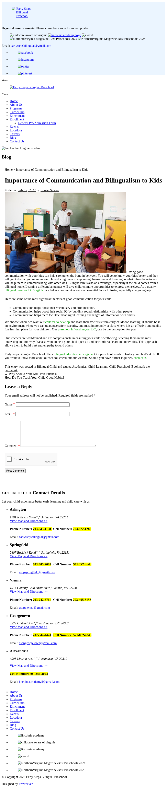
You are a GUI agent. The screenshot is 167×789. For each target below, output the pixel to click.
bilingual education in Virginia (73, 354)
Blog (13, 137)
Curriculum (17, 112)
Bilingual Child (47, 366)
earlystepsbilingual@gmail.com (31, 45)
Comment (12, 445)
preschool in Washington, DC (77, 329)
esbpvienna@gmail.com (34, 607)
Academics (79, 366)
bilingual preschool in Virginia (24, 290)
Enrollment (17, 119)
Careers (15, 134)
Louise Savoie (50, 190)
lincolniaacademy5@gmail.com (39, 681)
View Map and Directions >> (28, 521)
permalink (11, 370)
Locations (16, 130)
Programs (16, 108)
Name (10, 404)
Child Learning (98, 366)
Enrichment (17, 115)
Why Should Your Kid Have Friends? (31, 374)
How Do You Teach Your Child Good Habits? (36, 377)
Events (14, 126)
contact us (140, 358)
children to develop (57, 322)
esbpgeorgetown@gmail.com (38, 643)
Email (10, 413)
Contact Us (17, 141)
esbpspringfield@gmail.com (37, 572)
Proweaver (26, 784)
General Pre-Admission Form (37, 123)
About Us (16, 104)
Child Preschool (119, 366)
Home (14, 101)
